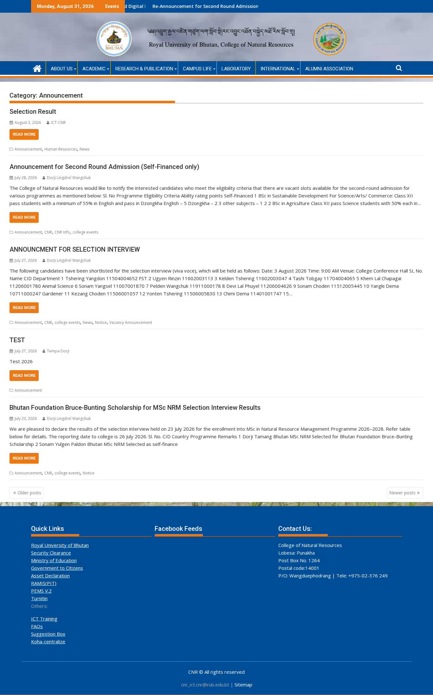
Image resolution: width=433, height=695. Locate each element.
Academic (94, 69)
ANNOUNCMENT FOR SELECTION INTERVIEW (75, 249)
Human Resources (60, 149)
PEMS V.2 (41, 591)
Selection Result (33, 111)
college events (85, 232)
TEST (17, 340)
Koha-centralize (48, 641)
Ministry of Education (54, 560)
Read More (24, 134)
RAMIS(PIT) (43, 583)
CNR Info (62, 232)
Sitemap (243, 684)
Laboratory (236, 69)
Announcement (28, 149)
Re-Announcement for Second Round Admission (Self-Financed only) (208, 6)
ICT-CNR (58, 122)
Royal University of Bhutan (60, 545)
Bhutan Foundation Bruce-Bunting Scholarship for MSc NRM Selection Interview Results (135, 407)
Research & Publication (144, 69)
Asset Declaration (50, 575)
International (278, 69)
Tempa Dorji (58, 351)
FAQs (37, 626)
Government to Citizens (57, 568)
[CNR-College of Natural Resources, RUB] (37, 68)
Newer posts (402, 493)
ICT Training (44, 618)
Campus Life (197, 69)
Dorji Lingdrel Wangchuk (69, 177)
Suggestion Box (48, 634)
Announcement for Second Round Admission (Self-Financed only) (104, 167)
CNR (48, 232)
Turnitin (39, 598)
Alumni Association (329, 69)
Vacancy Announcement (130, 322)
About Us (62, 69)
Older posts (29, 493)
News (84, 149)
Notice (101, 322)
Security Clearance (51, 553)
